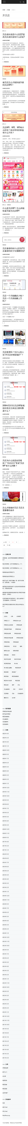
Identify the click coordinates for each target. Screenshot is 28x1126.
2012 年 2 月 (6, 1008)
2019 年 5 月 (6, 816)
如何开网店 (19, 1122)
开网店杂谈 (18, 629)
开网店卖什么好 (17, 620)
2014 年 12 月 (6, 895)
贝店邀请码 (5, 721)
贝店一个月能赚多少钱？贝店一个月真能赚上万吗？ (13, 298)
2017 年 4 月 (6, 841)
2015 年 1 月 (6, 891)
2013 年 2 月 (6, 974)
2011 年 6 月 (6, 1041)
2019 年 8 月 (6, 804)
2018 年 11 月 (6, 833)
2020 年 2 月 (6, 779)
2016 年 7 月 (6, 862)
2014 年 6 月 (6, 912)
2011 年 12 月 (6, 1016)
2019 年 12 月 (6, 787)
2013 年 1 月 (6, 979)
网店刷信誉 (18, 667)
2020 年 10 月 (6, 750)
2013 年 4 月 (6, 966)
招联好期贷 (16, 650)
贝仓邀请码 (7, 689)
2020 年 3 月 (6, 775)
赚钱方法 (6, 697)
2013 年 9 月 (6, 949)
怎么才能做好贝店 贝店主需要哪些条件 (13, 509)
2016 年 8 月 (6, 858)
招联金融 (6, 655)
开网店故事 (19, 625)
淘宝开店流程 (17, 659)
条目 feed (5, 1107)
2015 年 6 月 (6, 870)
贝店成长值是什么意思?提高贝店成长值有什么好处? (14, 35)
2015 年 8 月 (6, 866)
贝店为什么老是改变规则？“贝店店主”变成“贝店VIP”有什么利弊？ (13, 463)
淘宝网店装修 (7, 663)
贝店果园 (6, 693)
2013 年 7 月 (6, 954)
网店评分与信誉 (8, 680)
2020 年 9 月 (6, 754)
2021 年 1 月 (6, 746)
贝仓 (19, 685)
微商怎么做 (7, 650)
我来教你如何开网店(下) (8, 572)
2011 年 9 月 (6, 1028)
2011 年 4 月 (6, 1049)
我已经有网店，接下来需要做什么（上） (13, 568)
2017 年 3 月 (6, 846)
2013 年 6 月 (6, 958)
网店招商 (6, 672)
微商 (21, 646)
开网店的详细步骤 (8, 638)
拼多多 (13, 655)
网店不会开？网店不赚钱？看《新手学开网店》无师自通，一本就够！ (13, 581)
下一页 (8, 545)
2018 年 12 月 (6, 829)
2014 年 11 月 (6, 900)
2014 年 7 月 (6, 908)
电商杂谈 (4, 78)
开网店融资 (16, 642)
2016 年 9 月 (6, 854)
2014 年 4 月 (6, 920)
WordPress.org (6, 1115)
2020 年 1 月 (6, 783)
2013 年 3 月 (6, 970)
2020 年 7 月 (6, 758)
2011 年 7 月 (6, 1037)
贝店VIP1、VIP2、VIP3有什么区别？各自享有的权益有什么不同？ (13, 130)
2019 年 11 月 (6, 791)
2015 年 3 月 (6, 883)
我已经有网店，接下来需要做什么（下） (13, 564)
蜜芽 (13, 685)
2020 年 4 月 (6, 771)
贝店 (14, 689)
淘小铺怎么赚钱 (8, 667)
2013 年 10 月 (6, 945)
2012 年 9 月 (6, 991)
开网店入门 (7, 620)
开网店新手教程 (8, 629)
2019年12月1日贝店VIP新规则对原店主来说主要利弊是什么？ (14, 408)
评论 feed (5, 1111)
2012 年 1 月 (6, 1012)
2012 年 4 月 (6, 999)
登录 (4, 1103)
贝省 (13, 693)
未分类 (4, 1076)
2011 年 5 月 (6, 1045)
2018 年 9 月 (6, 837)
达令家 (13, 697)
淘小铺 (16, 663)
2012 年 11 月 (6, 983)
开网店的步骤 (7, 633)
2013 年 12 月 (6, 937)
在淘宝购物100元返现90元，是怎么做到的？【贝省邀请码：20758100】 (14, 599)
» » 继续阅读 (6, 62)
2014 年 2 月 (6, 929)
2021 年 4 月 (6, 742)
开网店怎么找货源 (8, 625)
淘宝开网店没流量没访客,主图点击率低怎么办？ (13, 605)
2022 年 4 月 (6, 733)
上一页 (4, 542)
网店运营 (6, 685)
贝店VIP (21, 689)
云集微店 (19, 616)
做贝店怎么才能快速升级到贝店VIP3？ (13, 83)
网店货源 (17, 680)
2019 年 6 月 (6, 812)
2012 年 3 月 (6, 1004)
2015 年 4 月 (6, 879)
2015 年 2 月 (6, 887)
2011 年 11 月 (6, 1020)
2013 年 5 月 (6, 962)
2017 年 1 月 (6, 850)
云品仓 (5, 616)
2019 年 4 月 (6, 821)
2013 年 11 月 (6, 941)
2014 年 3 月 (6, 925)
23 (4, 545)
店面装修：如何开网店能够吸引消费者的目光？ (13, 559)
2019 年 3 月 (6, 825)
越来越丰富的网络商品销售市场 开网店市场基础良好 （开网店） (14, 593)
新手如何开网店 (6, 714)
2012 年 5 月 (6, 995)
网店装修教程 (15, 676)
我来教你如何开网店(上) (8, 576)
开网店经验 (7, 642)
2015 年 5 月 (6, 875)
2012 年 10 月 (6, 987)
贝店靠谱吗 (5, 724)
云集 (12, 616)
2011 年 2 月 (6, 1058)
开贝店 (14, 646)
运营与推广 (5, 1093)
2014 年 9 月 (6, 904)
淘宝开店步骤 (7, 659)
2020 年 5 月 (6, 767)
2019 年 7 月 (6, 808)
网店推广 (14, 672)
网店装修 (6, 676)
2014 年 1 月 (6, 933)
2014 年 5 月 (6, 916)
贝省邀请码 (20, 693)
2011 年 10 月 (6, 1024)
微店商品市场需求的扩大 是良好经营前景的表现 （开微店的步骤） (14, 587)
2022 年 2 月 (6, 737)
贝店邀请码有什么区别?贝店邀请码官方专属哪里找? (14, 249)
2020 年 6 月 (6, 762)
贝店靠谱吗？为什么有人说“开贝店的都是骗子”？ (13, 353)
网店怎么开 (13, 1122)
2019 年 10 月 (6, 796)
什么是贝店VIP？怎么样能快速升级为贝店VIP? (13, 209)
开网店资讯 (7, 646)
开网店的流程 (17, 633)
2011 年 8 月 (6, 1033)
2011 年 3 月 (6, 1053)
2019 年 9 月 (6, 800)
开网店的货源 (19, 638)
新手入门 (4, 30)
